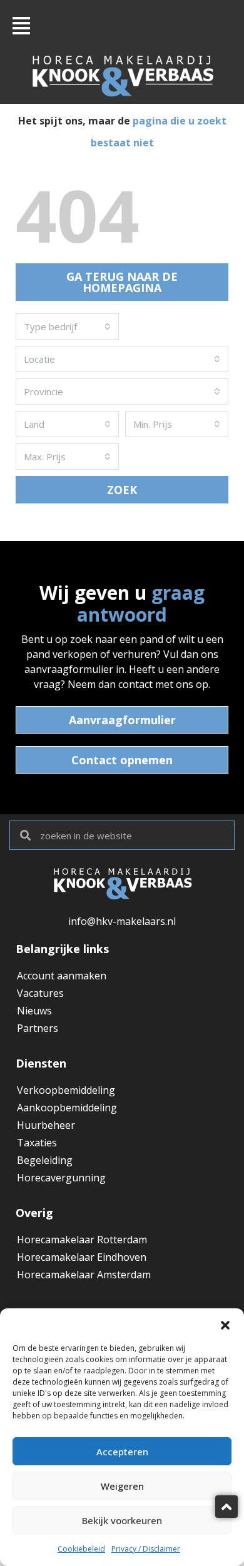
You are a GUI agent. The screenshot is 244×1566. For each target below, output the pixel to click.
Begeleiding (45, 1160)
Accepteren (122, 1451)
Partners (37, 1028)
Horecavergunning (61, 1178)
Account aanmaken (61, 976)
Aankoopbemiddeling (67, 1107)
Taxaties (37, 1142)
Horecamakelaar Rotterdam (82, 1239)
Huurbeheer (46, 1125)
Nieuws (34, 1011)
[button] (225, 1324)
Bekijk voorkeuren (122, 1520)
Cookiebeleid (81, 1548)
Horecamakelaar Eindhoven (81, 1257)
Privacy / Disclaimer (145, 1548)
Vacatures (40, 993)
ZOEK (122, 489)
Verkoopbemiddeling (66, 1090)
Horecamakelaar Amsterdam (84, 1274)
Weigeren (122, 1486)
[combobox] (67, 326)
